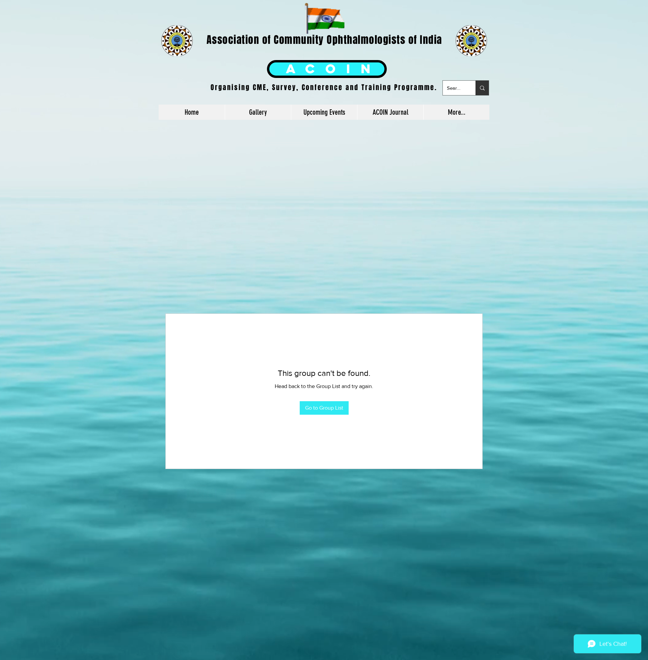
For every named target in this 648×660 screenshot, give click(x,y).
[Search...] (482, 88)
